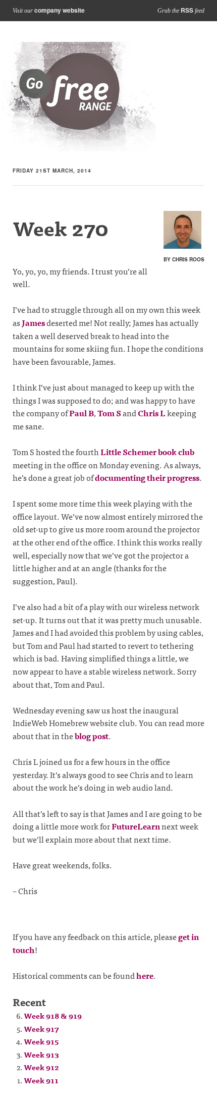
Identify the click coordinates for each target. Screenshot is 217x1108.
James (33, 322)
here (144, 975)
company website (59, 10)
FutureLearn (136, 826)
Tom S (109, 412)
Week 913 (41, 1054)
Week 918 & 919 (53, 1015)
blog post (91, 735)
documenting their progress (147, 477)
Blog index (79, 96)
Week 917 (41, 1028)
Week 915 (41, 1041)
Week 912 (41, 1067)
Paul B (81, 412)
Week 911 (41, 1080)
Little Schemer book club (147, 451)
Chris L (152, 412)
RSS (187, 10)
